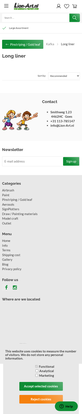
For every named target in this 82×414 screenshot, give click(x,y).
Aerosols (8, 204)
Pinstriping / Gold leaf (17, 199)
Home (6, 240)
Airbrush (8, 190)
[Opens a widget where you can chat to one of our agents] (66, 406)
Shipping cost (11, 255)
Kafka (50, 44)
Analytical (46, 371)
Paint (5, 195)
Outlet (6, 223)
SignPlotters (10, 209)
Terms (6, 250)
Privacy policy (11, 269)
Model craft (10, 218)
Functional (46, 366)
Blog (5, 264)
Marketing (46, 375)
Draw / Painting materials (20, 214)
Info (5, 245)
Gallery (7, 259)
